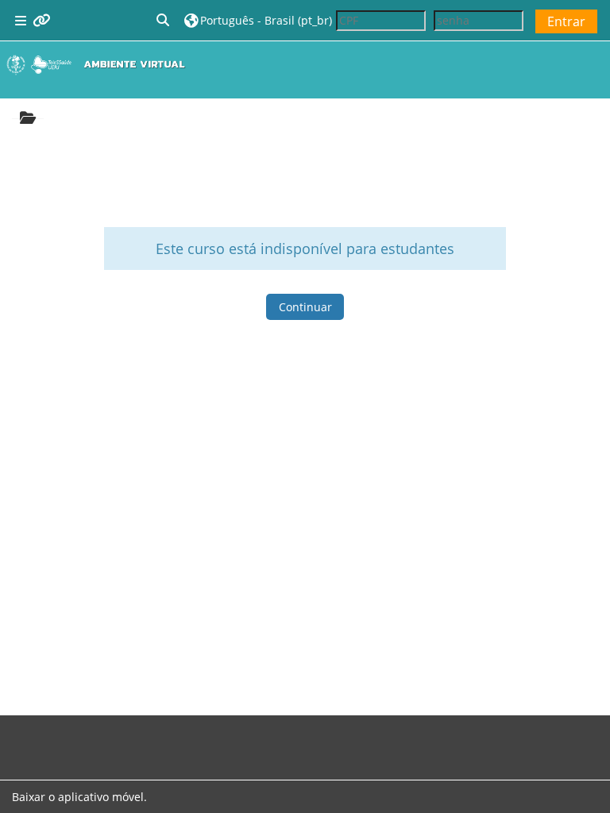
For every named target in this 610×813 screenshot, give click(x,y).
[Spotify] (50, 739)
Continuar (305, 306)
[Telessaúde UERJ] (88, 739)
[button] (164, 20)
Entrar (566, 21)
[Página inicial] (99, 64)
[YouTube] (75, 739)
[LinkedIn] (62, 739)
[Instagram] (37, 739)
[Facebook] (24, 739)
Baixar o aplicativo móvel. (79, 796)
